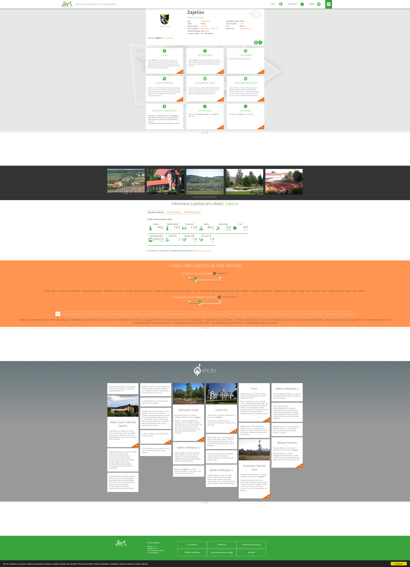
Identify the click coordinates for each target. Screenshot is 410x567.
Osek (285, 290)
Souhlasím (399, 563)
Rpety (301, 290)
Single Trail (307, 314)
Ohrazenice (266, 290)
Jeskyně (262, 314)
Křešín (188, 290)
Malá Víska (205, 290)
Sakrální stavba (348, 314)
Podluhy (293, 290)
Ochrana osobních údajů (222, 552)
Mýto (237, 290)
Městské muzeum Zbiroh (177, 319)
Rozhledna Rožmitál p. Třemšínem (261, 322)
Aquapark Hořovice (154, 319)
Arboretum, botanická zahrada (172, 314)
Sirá (308, 290)
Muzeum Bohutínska (336, 319)
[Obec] (126, 182)
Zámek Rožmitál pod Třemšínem (227, 322)
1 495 (242, 24)
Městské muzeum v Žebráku (219, 319)
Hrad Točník (265, 319)
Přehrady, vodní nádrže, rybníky (145, 314)
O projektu (192, 544)
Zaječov (195, 12)
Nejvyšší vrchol (283, 314)
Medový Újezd (218, 290)
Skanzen (127, 314)
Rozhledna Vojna (201, 322)
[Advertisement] (205, 150)
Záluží (362, 290)
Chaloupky (75, 290)
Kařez (150, 290)
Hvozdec (129, 290)
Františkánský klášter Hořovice (85, 319)
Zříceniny (220, 314)
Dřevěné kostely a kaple (237, 314)
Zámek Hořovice (109, 319)
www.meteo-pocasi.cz (203, 251)
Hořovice (204, 26)
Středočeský (205, 21)
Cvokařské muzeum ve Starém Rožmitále (152, 322)
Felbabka (108, 290)
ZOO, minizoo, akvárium (72, 314)
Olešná (277, 290)
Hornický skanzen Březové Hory (309, 319)
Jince (136, 290)
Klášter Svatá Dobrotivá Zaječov (33, 319)
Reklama (222, 544)
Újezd (348, 290)
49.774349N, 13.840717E (209, 29)
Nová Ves (170, 38)
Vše (57, 314)
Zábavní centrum (332, 314)
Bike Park (295, 314)
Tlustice (331, 290)
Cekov (54, 290)
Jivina (143, 290)
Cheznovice (87, 290)
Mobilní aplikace (192, 552)
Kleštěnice (168, 290)
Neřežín (245, 290)
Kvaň (164, 38)
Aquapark (88, 314)
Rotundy (252, 314)
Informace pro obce (251, 544)
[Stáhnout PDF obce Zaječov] (256, 43)
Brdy (47, 290)
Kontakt (251, 552)
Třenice (340, 290)
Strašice (315, 290)
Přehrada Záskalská (59, 319)
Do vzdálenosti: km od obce (197, 273)
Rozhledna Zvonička (282, 319)
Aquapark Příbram (356, 319)
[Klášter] (165, 182)
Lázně (271, 314)
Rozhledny (192, 314)
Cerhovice (63, 290)
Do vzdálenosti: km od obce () (194, 297)
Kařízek (158, 290)
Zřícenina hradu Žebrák (246, 319)
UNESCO (99, 314)
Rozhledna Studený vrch (378, 319)
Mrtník (230, 290)
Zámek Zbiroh (197, 319)
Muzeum (318, 314)
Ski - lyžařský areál (113, 314)
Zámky (210, 314)
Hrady (202, 314)
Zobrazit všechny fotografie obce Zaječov (205, 197)
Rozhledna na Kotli (182, 322)
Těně (323, 290)
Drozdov (98, 290)
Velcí (355, 290)
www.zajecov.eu (245, 29)
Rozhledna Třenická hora (131, 319)
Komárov (179, 290)
